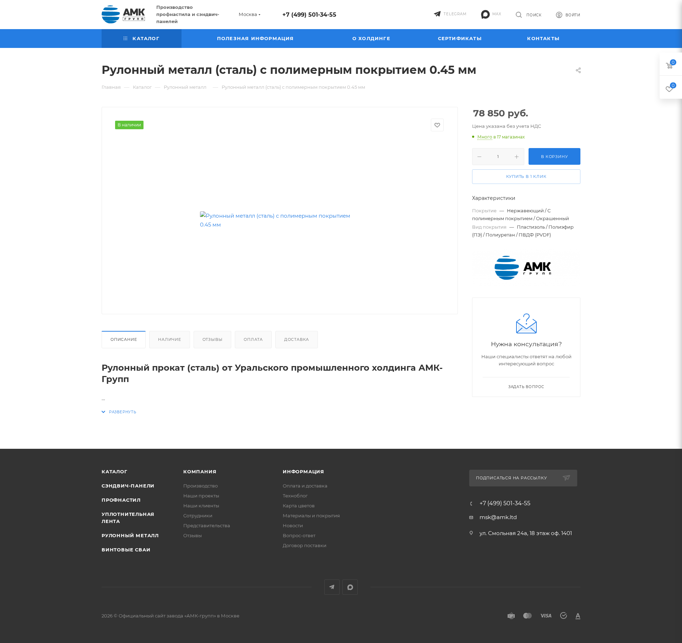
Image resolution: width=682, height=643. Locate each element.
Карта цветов (299, 505)
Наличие (169, 339)
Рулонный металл (130, 535)
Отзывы (212, 339)
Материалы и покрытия (311, 515)
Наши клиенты (201, 505)
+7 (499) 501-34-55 (309, 14)
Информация (303, 471)
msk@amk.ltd (498, 517)
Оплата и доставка (305, 486)
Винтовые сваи (126, 549)
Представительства (206, 525)
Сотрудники (197, 515)
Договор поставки (304, 545)
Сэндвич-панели (128, 486)
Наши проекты (201, 495)
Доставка (296, 339)
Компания (199, 471)
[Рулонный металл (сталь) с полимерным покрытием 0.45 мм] (280, 220)
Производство (200, 486)
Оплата (253, 339)
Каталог (115, 471)
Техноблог (295, 495)
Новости (293, 525)
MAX (350, 587)
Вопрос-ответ (299, 535)
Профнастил (121, 500)
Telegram (332, 587)
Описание (123, 339)
